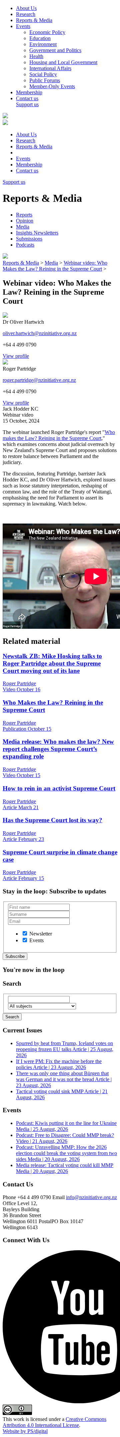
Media (22, 227)
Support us (27, 104)
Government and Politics (55, 50)
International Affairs (50, 68)
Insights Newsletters (37, 233)
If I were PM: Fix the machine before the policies (59, 1064)
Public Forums (44, 80)
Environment (43, 44)
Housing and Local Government (63, 62)
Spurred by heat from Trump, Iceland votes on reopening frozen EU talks (64, 1049)
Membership (29, 92)
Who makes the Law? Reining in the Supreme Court (59, 435)
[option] (25, 933)
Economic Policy (47, 32)
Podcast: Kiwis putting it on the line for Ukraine (66, 1126)
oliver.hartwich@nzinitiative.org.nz (40, 333)
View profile (16, 356)
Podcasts (25, 245)
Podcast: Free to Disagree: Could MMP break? (65, 1138)
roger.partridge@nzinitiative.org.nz (39, 380)
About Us (26, 8)
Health (36, 56)
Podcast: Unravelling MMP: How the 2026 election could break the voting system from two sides (66, 1153)
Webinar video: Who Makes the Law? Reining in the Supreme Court (55, 266)
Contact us (27, 98)
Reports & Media (34, 20)
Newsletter (40, 934)
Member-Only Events (52, 86)
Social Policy (43, 74)
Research (25, 14)
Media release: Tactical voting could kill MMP (64, 1168)
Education (40, 38)
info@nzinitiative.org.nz (91, 1197)
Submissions (29, 239)
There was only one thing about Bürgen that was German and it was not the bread (64, 1079)
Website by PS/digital (25, 1431)
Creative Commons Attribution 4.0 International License (54, 1422)
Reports (24, 215)
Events (23, 26)
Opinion (24, 221)
